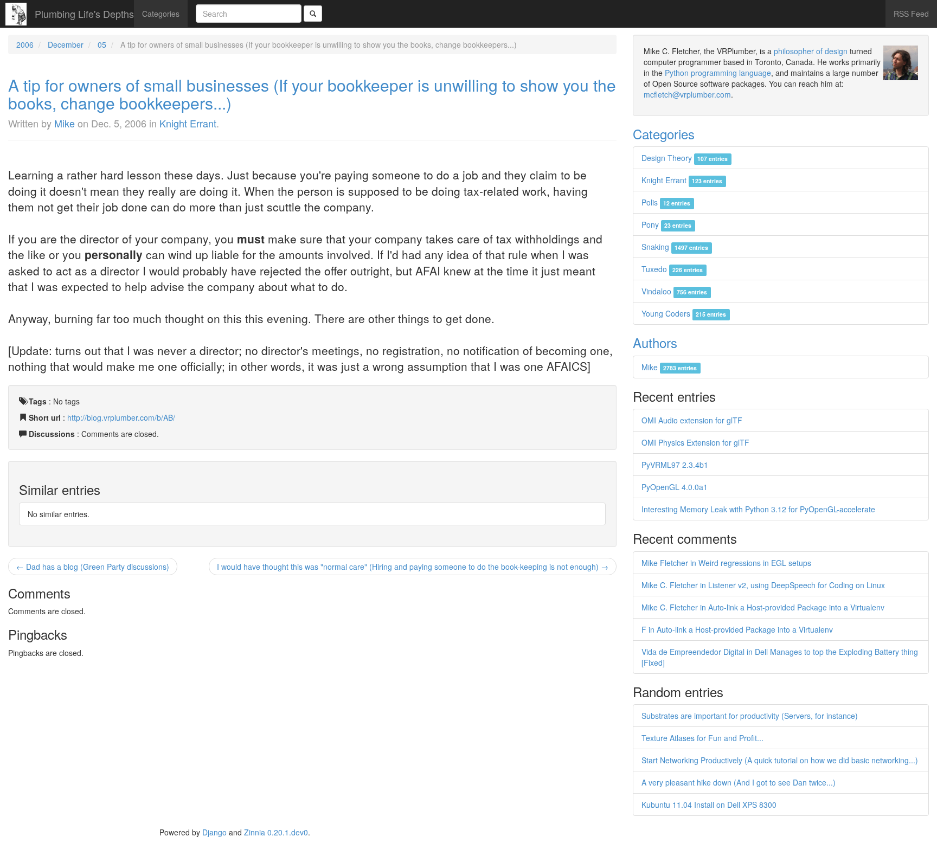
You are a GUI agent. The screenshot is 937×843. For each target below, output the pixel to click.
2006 (25, 44)
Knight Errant (187, 123)
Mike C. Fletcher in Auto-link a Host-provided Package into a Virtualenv (762, 607)
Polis (665, 202)
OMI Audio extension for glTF (691, 420)
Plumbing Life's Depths (84, 14)
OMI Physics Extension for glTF (695, 442)
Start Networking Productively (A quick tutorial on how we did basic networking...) (779, 760)
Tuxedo (672, 268)
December (66, 44)
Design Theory (684, 157)
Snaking (674, 246)
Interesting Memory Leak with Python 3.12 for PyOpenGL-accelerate (758, 509)
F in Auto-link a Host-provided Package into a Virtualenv (737, 629)
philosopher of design (811, 51)
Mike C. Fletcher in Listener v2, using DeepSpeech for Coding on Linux (763, 585)
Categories (160, 13)
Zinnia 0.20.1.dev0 (276, 832)
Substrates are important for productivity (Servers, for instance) (749, 715)
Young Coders (683, 313)
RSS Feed (911, 13)
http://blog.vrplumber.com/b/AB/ (121, 417)
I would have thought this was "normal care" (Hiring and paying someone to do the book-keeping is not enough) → (412, 566)
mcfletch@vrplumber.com (687, 94)
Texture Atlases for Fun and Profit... (702, 737)
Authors (655, 342)
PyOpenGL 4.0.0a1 (674, 486)
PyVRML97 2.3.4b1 (674, 464)
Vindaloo (674, 291)
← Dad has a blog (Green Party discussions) (92, 566)
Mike (64, 123)
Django (214, 832)
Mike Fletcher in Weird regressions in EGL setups (726, 562)
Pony (666, 224)
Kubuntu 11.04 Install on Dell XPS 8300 (708, 804)
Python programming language (718, 72)
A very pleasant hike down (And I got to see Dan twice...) (738, 782)
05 (102, 44)
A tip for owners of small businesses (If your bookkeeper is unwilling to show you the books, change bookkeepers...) (312, 93)
